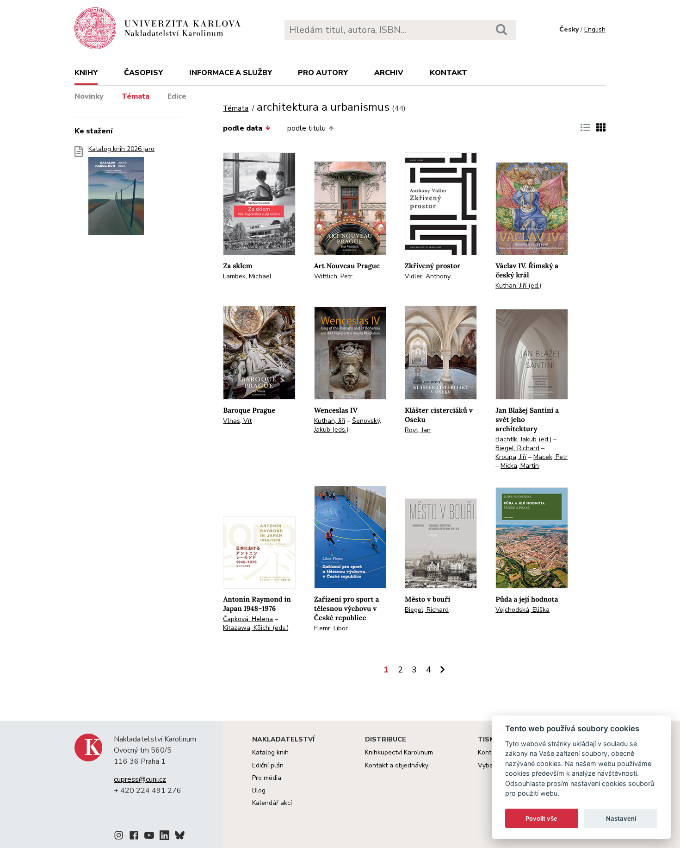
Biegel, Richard (517, 448)
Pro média (266, 777)
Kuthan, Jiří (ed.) (518, 285)
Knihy (86, 73)
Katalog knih (270, 752)
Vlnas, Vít (237, 420)
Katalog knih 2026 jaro (121, 149)
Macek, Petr (550, 456)
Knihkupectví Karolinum (399, 752)
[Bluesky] (180, 836)
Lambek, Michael (247, 276)
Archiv (388, 73)
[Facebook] (134, 836)
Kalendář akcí (272, 802)
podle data (242, 128)
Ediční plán (268, 765)
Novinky (89, 96)
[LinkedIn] (164, 836)
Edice (176, 96)
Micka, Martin (520, 465)
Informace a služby (230, 73)
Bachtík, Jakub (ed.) (523, 439)
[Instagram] (119, 836)
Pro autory (323, 73)
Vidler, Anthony (428, 276)
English (595, 29)
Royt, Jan (418, 430)
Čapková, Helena (248, 619)
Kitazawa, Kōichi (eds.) (256, 627)
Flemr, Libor (331, 628)
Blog (259, 790)
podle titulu (306, 128)
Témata (135, 96)
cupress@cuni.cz (140, 779)
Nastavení (621, 818)
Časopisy (143, 73)
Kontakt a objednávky (396, 765)
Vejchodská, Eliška (522, 609)
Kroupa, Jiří (510, 456)
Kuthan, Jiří (329, 420)
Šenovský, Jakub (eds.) (347, 425)
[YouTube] (149, 836)
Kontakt (448, 73)
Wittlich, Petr (333, 276)
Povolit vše (541, 818)
